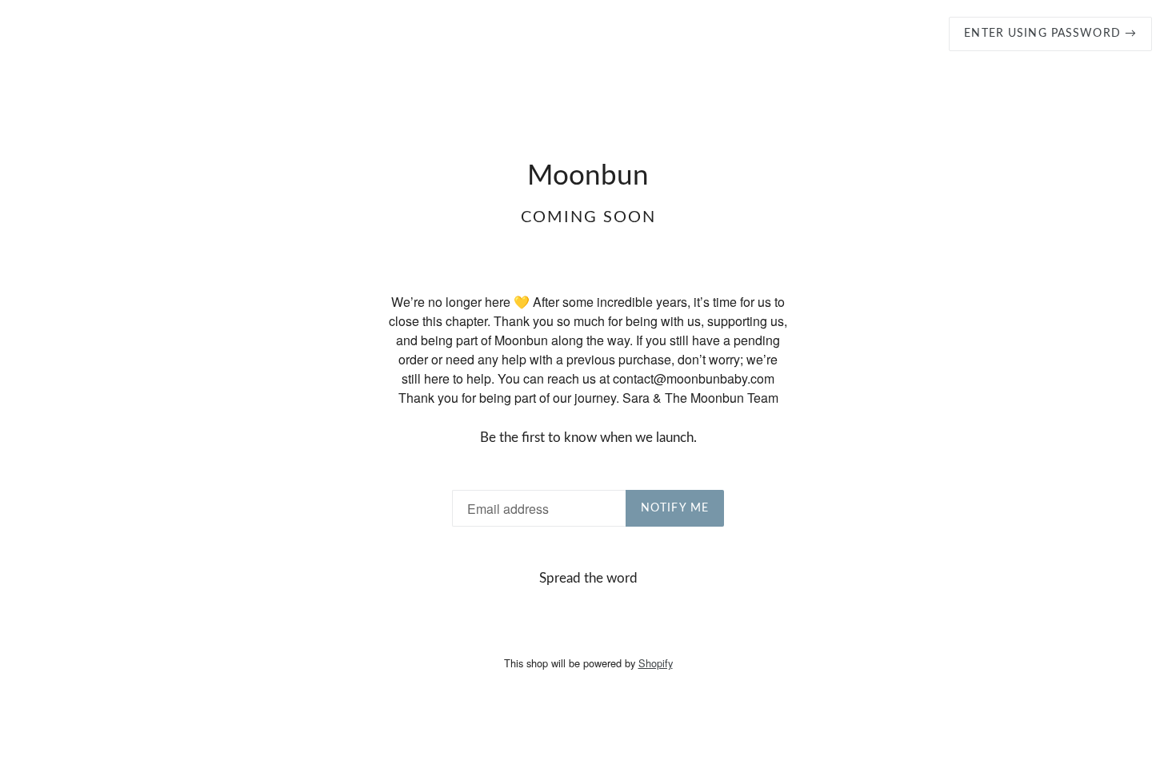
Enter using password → (1050, 33)
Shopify (655, 662)
